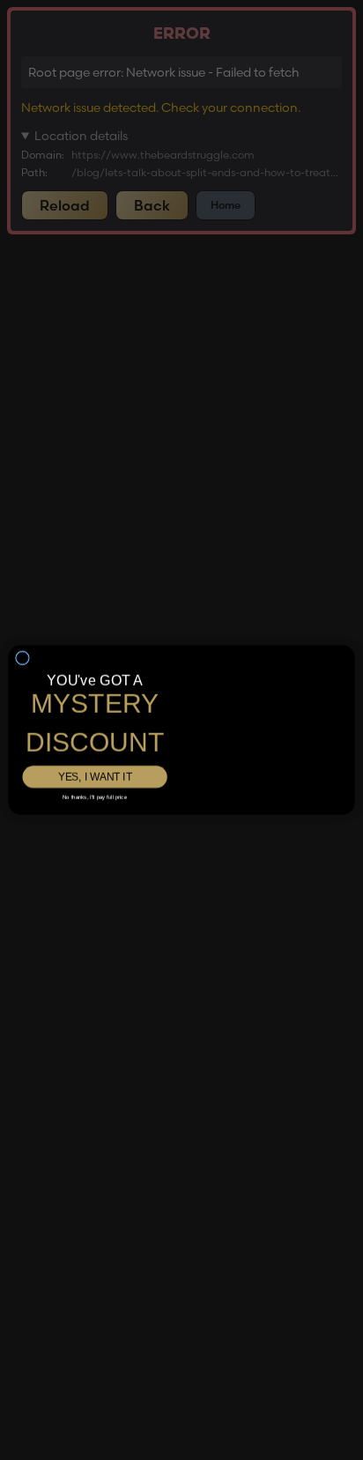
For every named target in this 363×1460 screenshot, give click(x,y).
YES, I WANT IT (94, 763)
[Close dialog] (23, 635)
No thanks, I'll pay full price (95, 784)
